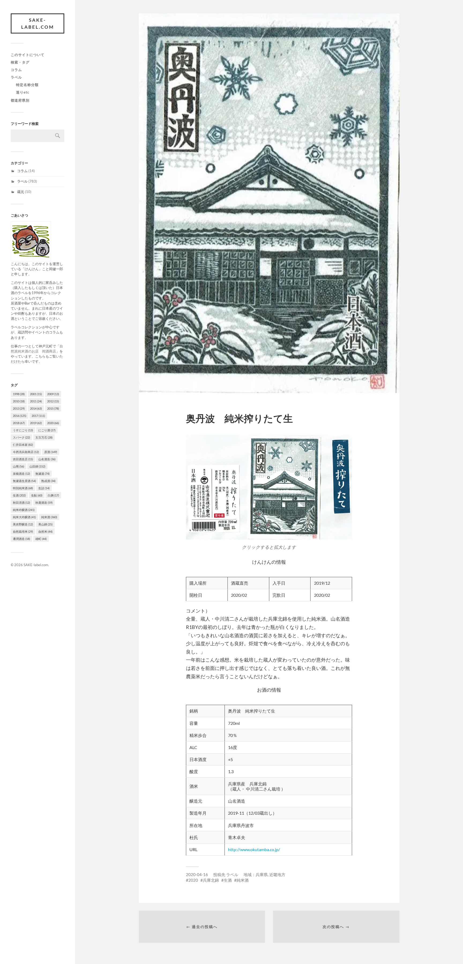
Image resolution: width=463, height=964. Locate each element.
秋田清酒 (21, 502)
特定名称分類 (27, 85)
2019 (36, 423)
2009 (53, 394)
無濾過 (42, 473)
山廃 (18, 466)
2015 (53, 408)
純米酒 (49, 517)
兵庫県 (262, 874)
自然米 (45, 531)
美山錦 (45, 524)
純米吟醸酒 (24, 509)
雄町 (41, 538)
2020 (53, 423)
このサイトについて (27, 55)
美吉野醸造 (23, 524)
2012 (53, 401)
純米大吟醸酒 (24, 517)
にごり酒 (46, 430)
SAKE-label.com (37, 23)
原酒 (50, 452)
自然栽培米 (23, 531)
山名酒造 (46, 459)
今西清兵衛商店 (26, 452)
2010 (19, 401)
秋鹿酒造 (44, 502)
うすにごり (23, 430)
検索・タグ (20, 62)
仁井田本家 (23, 444)
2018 (19, 423)
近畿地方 (277, 874)
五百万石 (44, 437)
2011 (36, 401)
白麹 (53, 495)
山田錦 (37, 466)
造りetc (22, 92)
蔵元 (20, 192)
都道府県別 (20, 100)
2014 (36, 408)
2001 (36, 394)
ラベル (16, 77)
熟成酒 (48, 481)
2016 (19, 415)
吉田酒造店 (23, 459)
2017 (38, 415)
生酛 (36, 495)
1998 (19, 394)
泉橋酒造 (21, 473)
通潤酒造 (21, 538)
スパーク (21, 437)
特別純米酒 (23, 488)
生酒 (19, 495)
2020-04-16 (197, 874)
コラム (16, 70)
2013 (19, 408)
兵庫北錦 (211, 880)
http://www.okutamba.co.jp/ (254, 849)
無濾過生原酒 (24, 481)
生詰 (44, 488)
